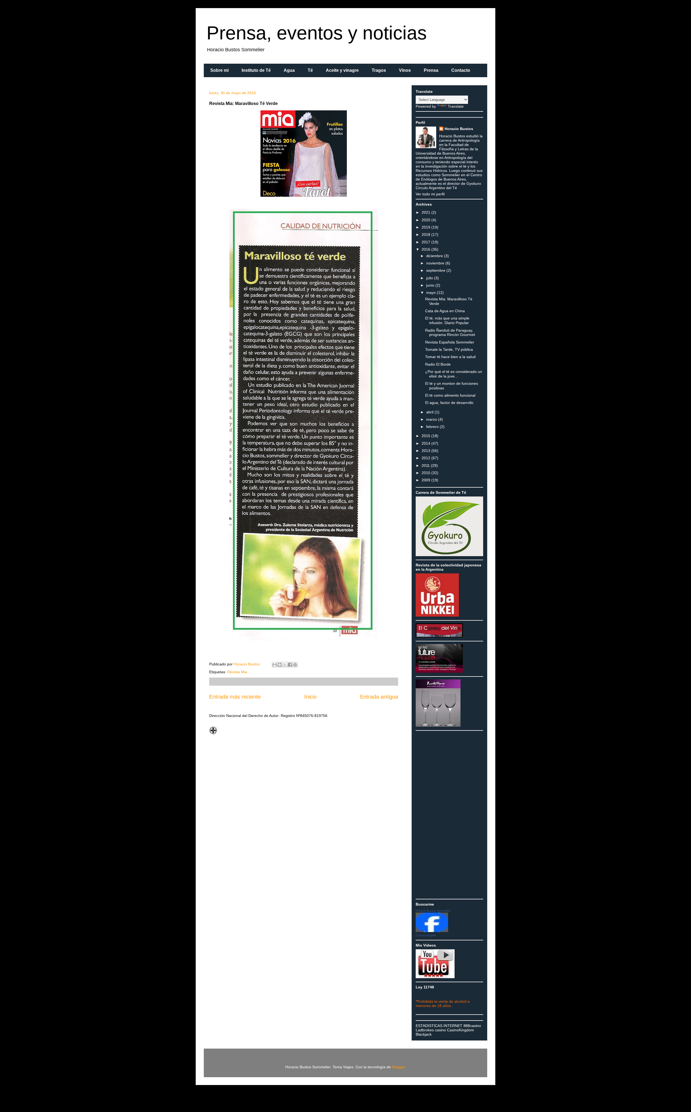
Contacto (460, 70)
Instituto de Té (256, 70)
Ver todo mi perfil (430, 194)
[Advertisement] (437, 814)
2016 (426, 249)
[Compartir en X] (284, 664)
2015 (426, 436)
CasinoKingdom (460, 1030)
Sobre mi (219, 70)
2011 (426, 465)
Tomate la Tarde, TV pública (449, 349)
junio (430, 285)
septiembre (436, 270)
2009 (426, 480)
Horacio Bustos (459, 129)
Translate (456, 106)
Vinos (405, 70)
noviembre (435, 263)
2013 (426, 450)
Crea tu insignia (426, 935)
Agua (289, 70)
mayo (431, 292)
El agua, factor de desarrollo (449, 402)
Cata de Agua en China (445, 311)
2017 (426, 242)
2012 (426, 458)
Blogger (398, 1067)
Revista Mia (237, 672)
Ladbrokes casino (431, 1030)
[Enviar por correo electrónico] (274, 664)
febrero (433, 426)
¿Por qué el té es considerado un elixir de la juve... (453, 373)
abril (430, 412)
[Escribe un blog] (279, 664)
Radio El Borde (438, 364)
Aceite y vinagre (342, 70)
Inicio (310, 697)
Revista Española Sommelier (449, 342)
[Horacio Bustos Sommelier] (432, 931)
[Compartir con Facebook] (290, 664)
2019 (426, 227)
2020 (426, 220)
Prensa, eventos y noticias (316, 32)
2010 (426, 473)
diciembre (435, 256)
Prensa (431, 70)
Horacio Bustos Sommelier (433, 910)
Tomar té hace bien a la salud (450, 357)
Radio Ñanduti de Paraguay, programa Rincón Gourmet (450, 332)
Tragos (379, 70)
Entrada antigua (379, 697)
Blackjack (424, 1034)
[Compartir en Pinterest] (295, 664)
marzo (432, 419)
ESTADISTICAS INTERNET (439, 1025)
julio (430, 278)
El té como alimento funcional (450, 395)
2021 (426, 212)
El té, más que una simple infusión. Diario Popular (447, 320)
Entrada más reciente (235, 697)
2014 (426, 443)
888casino (472, 1025)
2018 (426, 234)
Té (310, 70)
